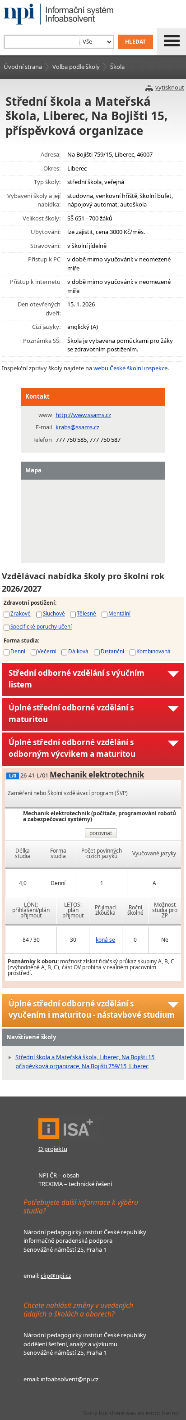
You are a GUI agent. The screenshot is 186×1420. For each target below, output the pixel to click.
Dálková (78, 651)
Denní (17, 651)
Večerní (46, 651)
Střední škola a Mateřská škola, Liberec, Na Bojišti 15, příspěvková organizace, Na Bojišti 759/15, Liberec (85, 1061)
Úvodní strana (23, 67)
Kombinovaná (153, 651)
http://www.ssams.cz (83, 415)
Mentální (119, 613)
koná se (105, 940)
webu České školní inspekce (130, 368)
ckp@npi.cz (56, 1276)
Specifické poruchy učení (41, 626)
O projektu (52, 1149)
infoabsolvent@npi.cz (69, 1379)
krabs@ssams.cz (77, 427)
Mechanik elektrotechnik (97, 774)
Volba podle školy (76, 67)
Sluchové (54, 613)
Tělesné (86, 613)
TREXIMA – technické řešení (75, 1184)
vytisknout (169, 87)
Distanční (112, 651)
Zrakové (20, 613)
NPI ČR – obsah (58, 1175)
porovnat (100, 833)
